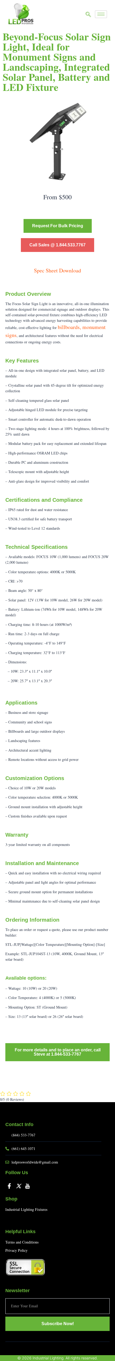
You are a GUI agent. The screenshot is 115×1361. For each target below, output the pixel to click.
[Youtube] (28, 1185)
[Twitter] (18, 1185)
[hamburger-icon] (101, 14)
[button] (88, 14)
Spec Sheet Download (57, 270)
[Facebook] (9, 1185)
